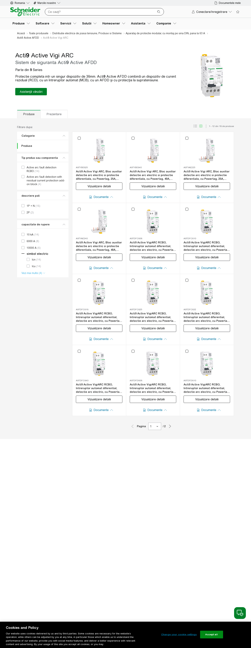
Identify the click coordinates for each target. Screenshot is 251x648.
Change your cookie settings (179, 634)
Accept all (211, 634)
